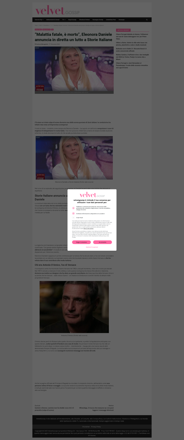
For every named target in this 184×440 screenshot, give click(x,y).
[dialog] (92, 220)
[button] (92, 217)
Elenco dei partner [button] (89, 228)
